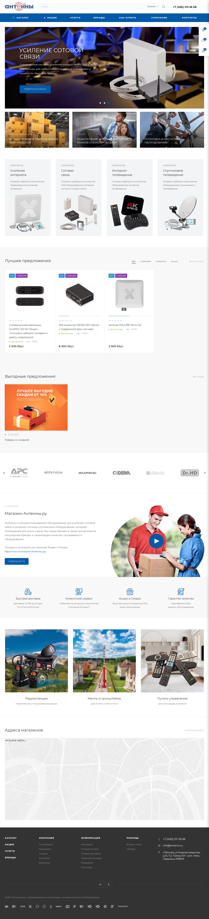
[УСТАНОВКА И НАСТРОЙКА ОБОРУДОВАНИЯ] (172, 130)
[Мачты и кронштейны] (104, 661)
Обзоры (131, 849)
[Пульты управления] (172, 661)
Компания (46, 838)
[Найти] (164, 6)
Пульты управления (172, 698)
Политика (86, 867)
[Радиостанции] (36, 661)
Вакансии (44, 862)
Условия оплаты (90, 849)
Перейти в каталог (35, 89)
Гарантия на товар (91, 858)
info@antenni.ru (173, 845)
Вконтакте (100, 884)
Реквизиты (45, 849)
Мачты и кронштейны (104, 698)
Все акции (198, 377)
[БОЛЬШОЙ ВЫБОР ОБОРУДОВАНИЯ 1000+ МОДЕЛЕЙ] (37, 130)
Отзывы (43, 853)
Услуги (10, 851)
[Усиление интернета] (28, 213)
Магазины (87, 844)
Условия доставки (91, 853)
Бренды (10, 857)
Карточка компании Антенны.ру (25, 551)
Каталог (11, 838)
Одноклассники (108, 884)
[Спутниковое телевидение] (180, 213)
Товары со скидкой (17, 439)
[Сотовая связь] (79, 213)
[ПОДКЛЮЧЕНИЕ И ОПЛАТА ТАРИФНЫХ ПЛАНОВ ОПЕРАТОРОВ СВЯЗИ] (104, 130)
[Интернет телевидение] (130, 213)
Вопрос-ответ (134, 844)
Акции (9, 844)
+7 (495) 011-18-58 (185, 7)
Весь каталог (196, 261)
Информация (90, 838)
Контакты (44, 858)
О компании (46, 844)
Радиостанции (36, 698)
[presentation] (4, 473)
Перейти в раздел (194, 731)
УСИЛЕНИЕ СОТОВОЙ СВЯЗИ (51, 53)
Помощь (133, 838)
